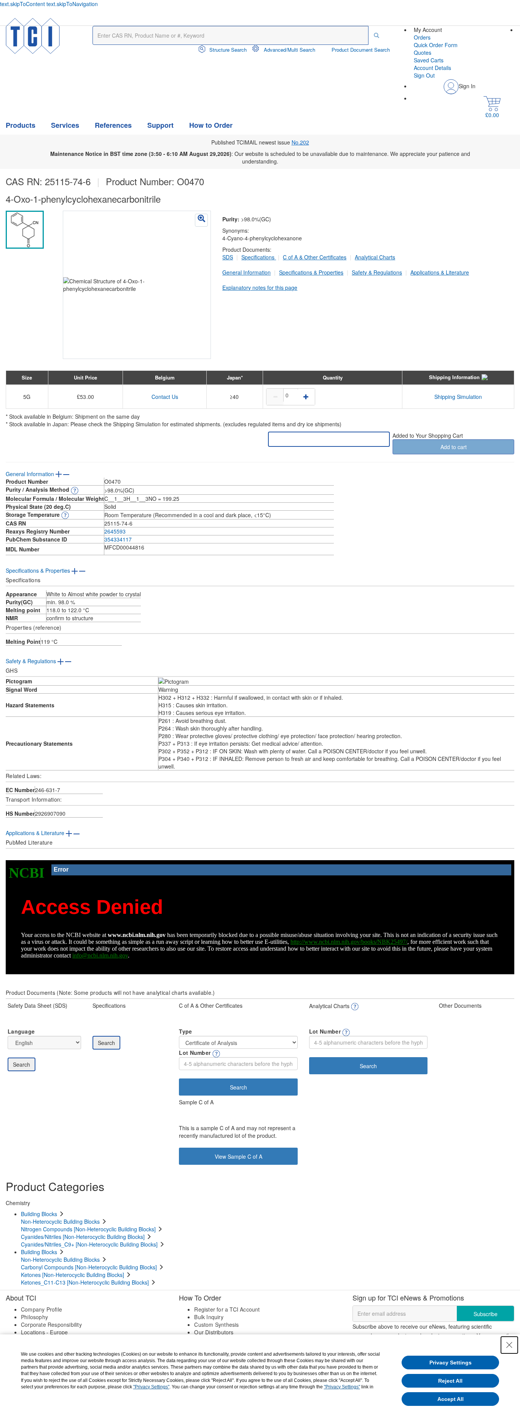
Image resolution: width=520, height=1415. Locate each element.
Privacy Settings (450, 1362)
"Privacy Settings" (151, 1387)
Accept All (450, 1399)
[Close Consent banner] (509, 1345)
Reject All (450, 1381)
